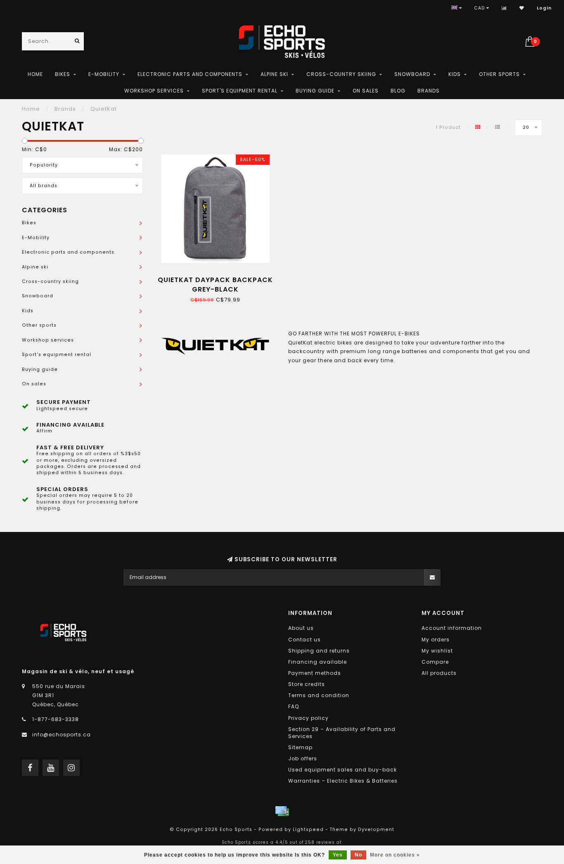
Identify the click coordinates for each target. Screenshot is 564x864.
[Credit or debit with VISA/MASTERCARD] (282, 811)
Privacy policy (308, 718)
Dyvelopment (376, 829)
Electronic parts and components (189, 74)
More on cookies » (395, 855)
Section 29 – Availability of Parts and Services (342, 733)
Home (35, 74)
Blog (398, 90)
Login (544, 8)
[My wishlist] (521, 8)
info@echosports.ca (61, 734)
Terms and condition (318, 695)
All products (439, 672)
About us (301, 627)
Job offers (302, 758)
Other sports (499, 74)
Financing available (317, 661)
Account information (452, 627)
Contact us (304, 639)
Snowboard (412, 74)
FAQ (293, 706)
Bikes (62, 74)
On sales (366, 90)
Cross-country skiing (341, 74)
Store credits (306, 684)
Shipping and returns (319, 650)
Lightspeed (308, 829)
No (358, 855)
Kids (454, 74)
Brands (428, 90)
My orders (436, 639)
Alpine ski (274, 74)
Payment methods (314, 672)
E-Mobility (103, 74)
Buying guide (315, 90)
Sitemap (300, 747)
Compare (435, 661)
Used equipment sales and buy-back (342, 769)
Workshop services (154, 90)
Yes (338, 855)
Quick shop (219, 277)
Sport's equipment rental (239, 90)
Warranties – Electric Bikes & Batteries (343, 780)
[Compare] (504, 8)
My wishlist (437, 650)
